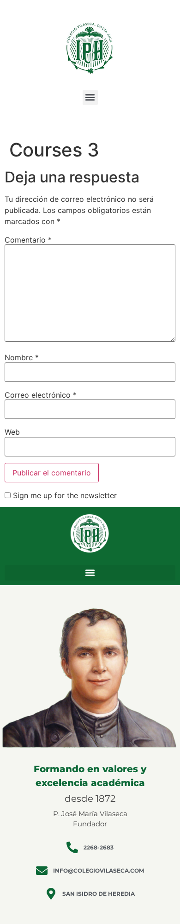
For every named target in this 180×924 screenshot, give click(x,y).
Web (12, 432)
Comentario (28, 239)
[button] (90, 97)
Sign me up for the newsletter (64, 495)
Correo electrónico (41, 395)
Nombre (22, 357)
